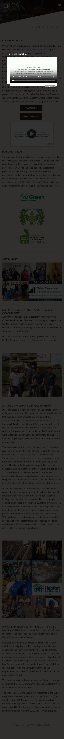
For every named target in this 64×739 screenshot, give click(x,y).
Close (50, 86)
